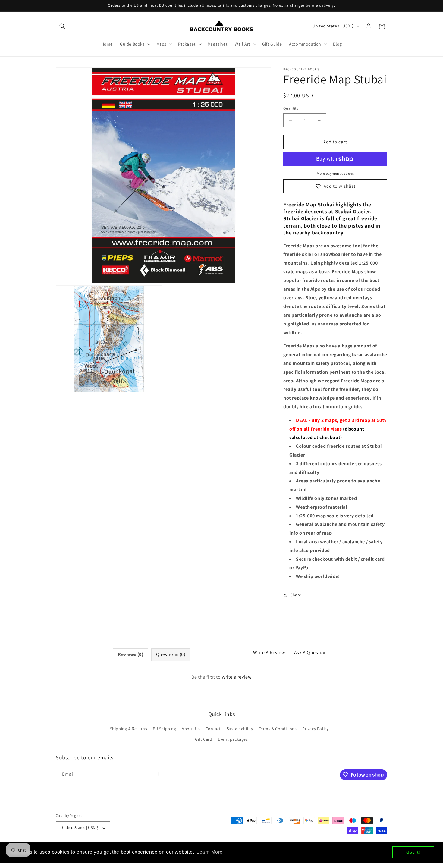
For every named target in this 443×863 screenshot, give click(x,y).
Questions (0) (171, 654)
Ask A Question (310, 652)
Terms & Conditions (278, 728)
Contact (213, 728)
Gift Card (203, 739)
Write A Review (269, 652)
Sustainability (240, 728)
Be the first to (221, 677)
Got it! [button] (413, 852)
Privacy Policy (315, 728)
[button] (62, 26)
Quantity (290, 108)
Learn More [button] (209, 852)
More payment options (335, 173)
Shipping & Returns (128, 728)
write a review (236, 677)
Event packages (233, 739)
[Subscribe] (157, 774)
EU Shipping (164, 728)
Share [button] (295, 595)
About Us (191, 728)
